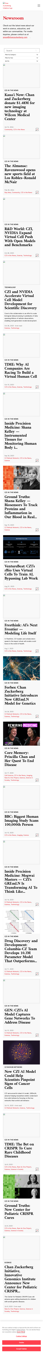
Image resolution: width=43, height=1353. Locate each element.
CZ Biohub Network (12, 458)
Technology (27, 255)
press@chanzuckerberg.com (15, 37)
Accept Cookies (21, 1349)
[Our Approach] (8, 5)
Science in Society (17, 1169)
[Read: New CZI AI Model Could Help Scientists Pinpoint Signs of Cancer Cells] (21, 1075)
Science (19, 255)
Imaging (29, 775)
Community (8, 129)
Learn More (21, 1332)
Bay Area (8, 192)
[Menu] (39, 6)
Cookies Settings (21, 1336)
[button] (21, 54)
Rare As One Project (12, 778)
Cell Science (9, 775)
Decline (21, 1342)
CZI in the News (19, 129)
